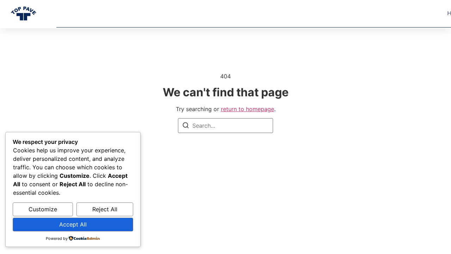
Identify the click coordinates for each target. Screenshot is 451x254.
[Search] (186, 126)
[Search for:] (225, 125)
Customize (43, 209)
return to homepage (247, 109)
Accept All (73, 224)
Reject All (104, 209)
